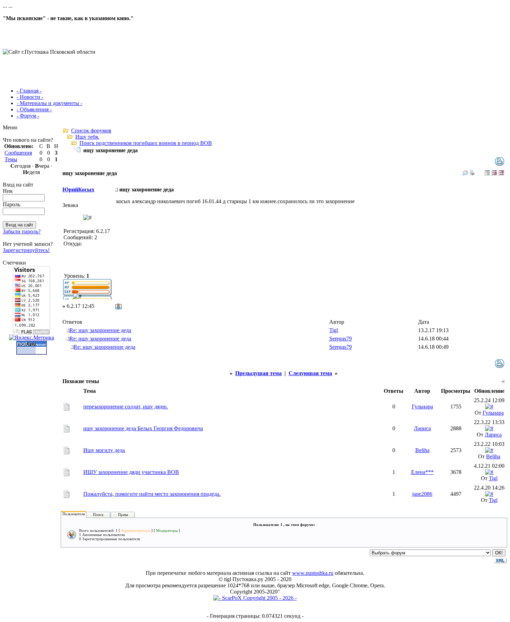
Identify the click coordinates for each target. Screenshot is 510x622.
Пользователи (73, 514)
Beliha (422, 450)
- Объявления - (34, 109)
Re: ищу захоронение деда (100, 330)
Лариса (422, 428)
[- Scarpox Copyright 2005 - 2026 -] (255, 598)
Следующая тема (310, 373)
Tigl (333, 330)
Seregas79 (340, 339)
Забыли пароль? (22, 231)
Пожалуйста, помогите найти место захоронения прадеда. (152, 494)
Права (123, 514)
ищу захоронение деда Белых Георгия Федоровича (143, 428)
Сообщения (18, 153)
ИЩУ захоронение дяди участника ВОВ (131, 472)
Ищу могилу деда (104, 450)
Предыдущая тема (258, 373)
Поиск (98, 514)
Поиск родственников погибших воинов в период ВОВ (145, 143)
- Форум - (28, 116)
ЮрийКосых (78, 189)
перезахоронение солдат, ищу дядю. (125, 406)
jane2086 (422, 494)
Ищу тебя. (87, 137)
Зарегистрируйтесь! (26, 250)
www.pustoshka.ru (312, 573)
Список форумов (91, 130)
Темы (11, 159)
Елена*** (422, 472)
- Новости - (30, 97)
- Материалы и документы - (49, 103)
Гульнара (422, 406)
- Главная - (29, 91)
